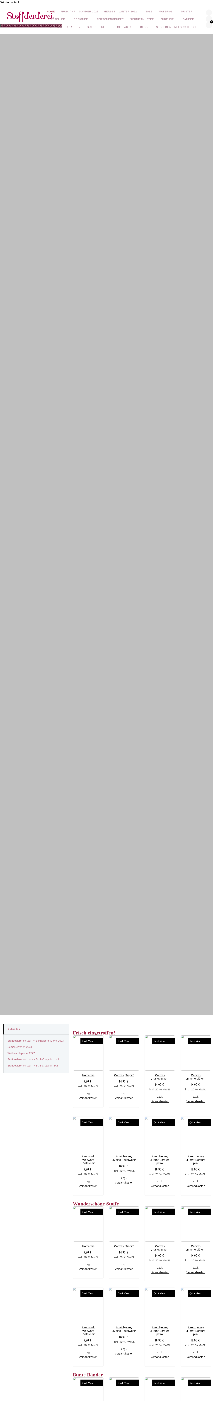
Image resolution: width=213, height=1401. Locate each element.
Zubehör (167, 19)
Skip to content (9, 2)
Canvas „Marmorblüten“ (195, 1077)
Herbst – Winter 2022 (120, 11)
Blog (144, 27)
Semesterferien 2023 (19, 1047)
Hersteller (56, 19)
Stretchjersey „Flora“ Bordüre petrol (159, 1160)
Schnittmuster (142, 19)
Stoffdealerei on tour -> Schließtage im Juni (33, 1059)
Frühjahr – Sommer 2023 (79, 11)
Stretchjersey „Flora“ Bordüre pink (195, 1160)
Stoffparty (123, 27)
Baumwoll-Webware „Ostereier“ (88, 1160)
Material (166, 11)
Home (51, 11)
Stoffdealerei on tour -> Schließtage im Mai (32, 1065)
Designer (81, 19)
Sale (148, 11)
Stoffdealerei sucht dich (176, 27)
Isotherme (88, 1075)
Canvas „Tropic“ (124, 1075)
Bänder (188, 19)
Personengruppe (110, 19)
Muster (187, 11)
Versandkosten (88, 1098)
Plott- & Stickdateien (63, 27)
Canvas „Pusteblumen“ (160, 1077)
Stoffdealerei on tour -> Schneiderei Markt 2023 (35, 1040)
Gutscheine (96, 27)
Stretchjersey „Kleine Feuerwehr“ (124, 1158)
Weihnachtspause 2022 (21, 1053)
